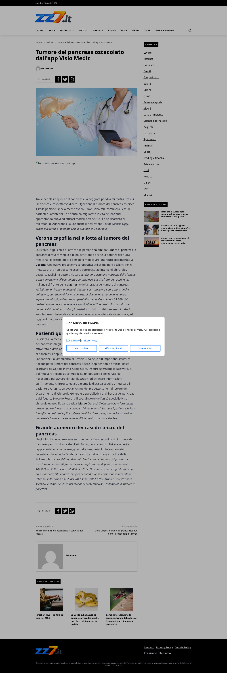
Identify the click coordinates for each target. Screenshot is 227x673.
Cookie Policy (73, 340)
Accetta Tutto (145, 348)
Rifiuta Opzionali (113, 348)
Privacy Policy (90, 340)
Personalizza (81, 348)
